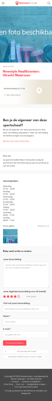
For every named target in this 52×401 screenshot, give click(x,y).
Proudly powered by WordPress (19, 390)
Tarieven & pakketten (31, 381)
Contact (15, 381)
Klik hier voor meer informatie (16, 141)
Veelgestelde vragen (36, 384)
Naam (7, 316)
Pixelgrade (25, 393)
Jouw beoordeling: (12, 259)
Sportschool (8, 66)
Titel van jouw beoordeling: (16, 303)
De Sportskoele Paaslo (26, 351)
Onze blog (8, 384)
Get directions (13, 95)
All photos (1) (43, 226)
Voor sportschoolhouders (26, 387)
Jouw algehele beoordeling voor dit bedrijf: (24, 291)
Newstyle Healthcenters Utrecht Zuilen (25, 356)
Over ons (20, 384)
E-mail (7, 329)
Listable (39, 390)
